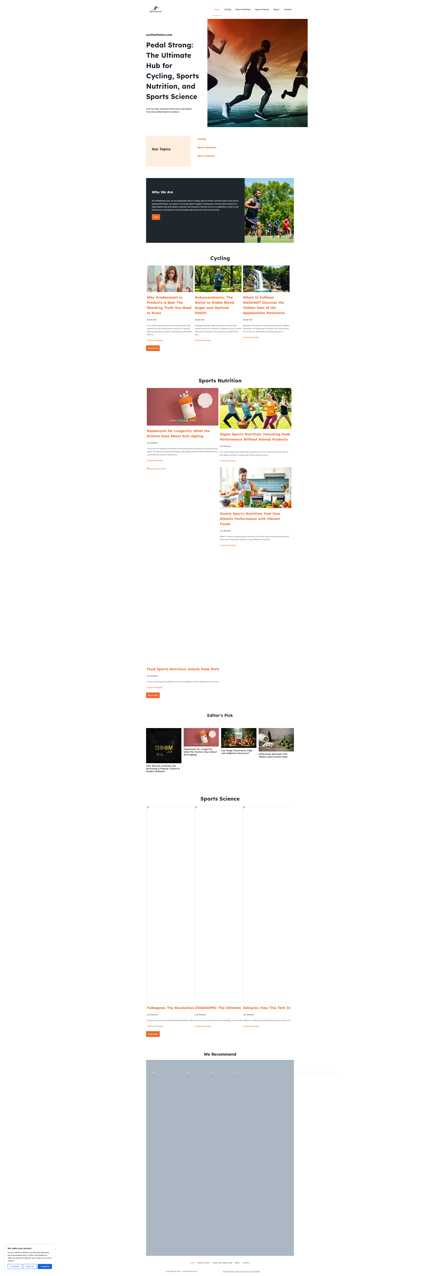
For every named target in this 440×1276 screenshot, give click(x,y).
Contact (288, 9)
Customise (15, 1266)
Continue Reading (155, 340)
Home (217, 9)
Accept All (45, 1266)
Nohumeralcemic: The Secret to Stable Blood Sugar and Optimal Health (214, 305)
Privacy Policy (203, 1263)
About (276, 9)
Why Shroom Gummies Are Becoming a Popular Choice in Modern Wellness (163, 768)
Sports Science (262, 9)
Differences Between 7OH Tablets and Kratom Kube (273, 755)
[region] (30, 1258)
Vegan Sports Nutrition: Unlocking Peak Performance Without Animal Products (255, 436)
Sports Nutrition (243, 9)
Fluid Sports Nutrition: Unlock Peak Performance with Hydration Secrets (211, 669)
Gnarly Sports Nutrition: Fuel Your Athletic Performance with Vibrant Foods (250, 518)
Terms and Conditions (222, 1263)
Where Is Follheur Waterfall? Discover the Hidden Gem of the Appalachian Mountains (264, 305)
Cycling (227, 9)
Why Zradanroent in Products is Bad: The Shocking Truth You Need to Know (169, 305)
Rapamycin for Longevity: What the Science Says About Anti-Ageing (178, 433)
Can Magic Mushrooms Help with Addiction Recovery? (236, 752)
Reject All (30, 1266)
